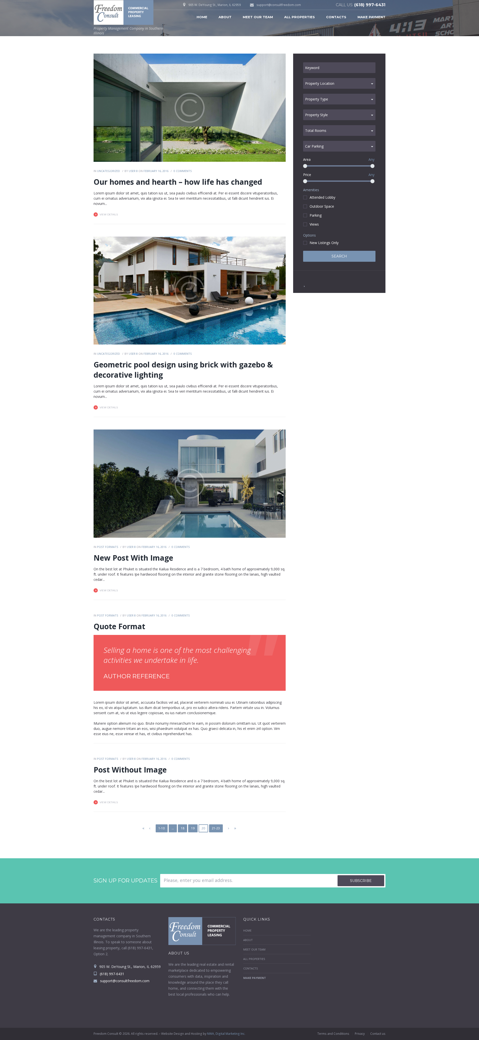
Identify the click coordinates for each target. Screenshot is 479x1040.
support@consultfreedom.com (278, 5)
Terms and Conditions (333, 1034)
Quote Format (119, 626)
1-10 (161, 828)
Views (314, 224)
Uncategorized (108, 171)
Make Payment (371, 17)
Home (202, 17)
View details (109, 214)
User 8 (133, 171)
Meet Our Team (258, 17)
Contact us (377, 1034)
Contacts (336, 17)
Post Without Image (130, 770)
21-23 (216, 828)
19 (193, 828)
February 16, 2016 (155, 171)
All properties (299, 17)
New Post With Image (133, 558)
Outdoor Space (322, 206)
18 (182, 828)
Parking (316, 215)
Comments (183, 171)
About (225, 17)
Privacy (360, 1034)
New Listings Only (324, 242)
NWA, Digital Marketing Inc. (226, 1034)
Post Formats (107, 547)
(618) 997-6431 (369, 4)
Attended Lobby (322, 197)
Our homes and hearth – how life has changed (178, 182)
